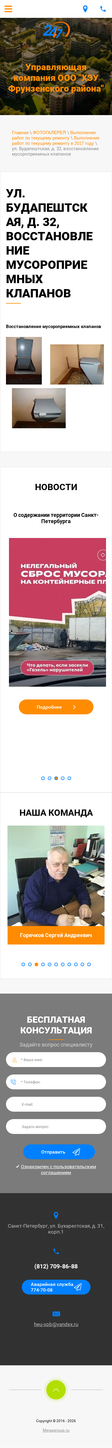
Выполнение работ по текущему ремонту (54, 135)
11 (89, 964)
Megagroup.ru (56, 1430)
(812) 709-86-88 (56, 1266)
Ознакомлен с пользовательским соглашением (58, 1169)
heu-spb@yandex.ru (56, 1324)
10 (82, 964)
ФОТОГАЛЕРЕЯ (49, 132)
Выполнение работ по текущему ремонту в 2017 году (55, 140)
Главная (20, 132)
